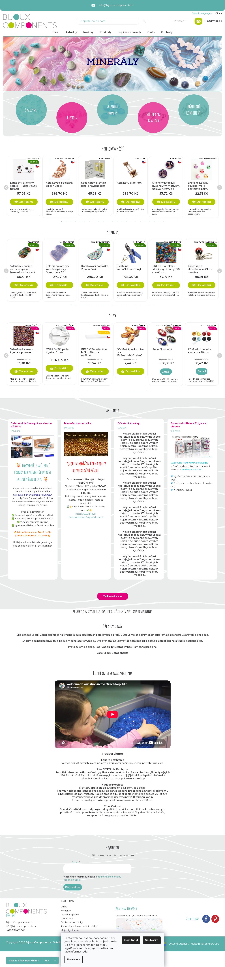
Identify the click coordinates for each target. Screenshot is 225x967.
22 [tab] (159, 221)
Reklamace (67, 918)
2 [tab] (66, 221)
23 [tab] (163, 221)
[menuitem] (55, 32)
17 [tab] (135, 221)
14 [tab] (121, 221)
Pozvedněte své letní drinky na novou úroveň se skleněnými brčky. (32, 472)
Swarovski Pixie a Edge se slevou (188, 425)
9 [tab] (98, 221)
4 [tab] (75, 221)
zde (85, 951)
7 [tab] (89, 221)
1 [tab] (61, 221)
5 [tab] (80, 221)
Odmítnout (131, 940)
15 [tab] (126, 221)
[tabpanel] (24, 186)
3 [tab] (70, 221)
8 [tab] (94, 221)
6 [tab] (84, 221)
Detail (166, 371)
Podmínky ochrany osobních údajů (79, 926)
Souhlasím (151, 940)
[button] (19, 64)
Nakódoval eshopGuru (205, 943)
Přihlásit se (72, 887)
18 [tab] (140, 221)
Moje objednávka (70, 930)
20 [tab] (149, 221)
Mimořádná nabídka (77, 423)
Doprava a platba (70, 914)
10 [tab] (103, 221)
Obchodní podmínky (72, 922)
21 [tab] (154, 221)
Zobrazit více (112, 596)
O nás (64, 906)
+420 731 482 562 (15, 930)
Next (219, 187)
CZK (218, 13)
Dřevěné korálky (128, 423)
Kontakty (66, 910)
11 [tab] (107, 221)
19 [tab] (145, 221)
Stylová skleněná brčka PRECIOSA (32, 494)
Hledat (144, 21)
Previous (6, 187)
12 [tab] (112, 221)
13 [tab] (117, 221)
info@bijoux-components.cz (21, 926)
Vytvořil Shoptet (179, 943)
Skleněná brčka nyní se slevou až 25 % (31, 425)
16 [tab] (131, 221)
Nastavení (73, 959)
